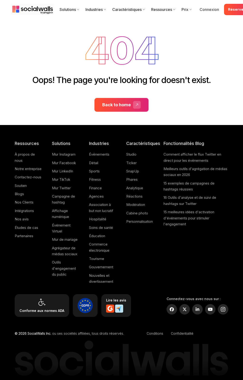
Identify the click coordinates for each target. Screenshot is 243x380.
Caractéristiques (127, 9)
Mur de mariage (65, 239)
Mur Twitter (61, 188)
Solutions (68, 9)
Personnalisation (139, 221)
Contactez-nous (28, 177)
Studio (131, 154)
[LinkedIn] (197, 309)
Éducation (97, 236)
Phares (132, 179)
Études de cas (26, 227)
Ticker (131, 163)
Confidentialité (182, 333)
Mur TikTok (61, 179)
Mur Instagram (63, 154)
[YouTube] (210, 309)
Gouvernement (101, 267)
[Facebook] (172, 309)
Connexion (209, 9)
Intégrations (24, 211)
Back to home (116, 104)
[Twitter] (184, 309)
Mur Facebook (64, 163)
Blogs (19, 194)
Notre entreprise (28, 169)
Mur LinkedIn (62, 171)
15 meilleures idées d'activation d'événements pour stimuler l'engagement (189, 218)
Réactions (134, 196)
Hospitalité (97, 219)
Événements (99, 154)
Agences (96, 196)
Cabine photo (137, 213)
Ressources (161, 9)
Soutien (21, 185)
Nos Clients (24, 202)
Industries (94, 9)
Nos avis (22, 219)
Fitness (95, 179)
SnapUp (132, 171)
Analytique (134, 188)
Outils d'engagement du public (64, 268)
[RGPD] (85, 305)
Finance (95, 188)
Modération (135, 204)
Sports (94, 171)
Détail (93, 163)
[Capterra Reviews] (119, 309)
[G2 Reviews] (110, 309)
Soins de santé (101, 227)
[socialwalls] (33, 9)
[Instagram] (223, 309)
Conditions (155, 333)
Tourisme (96, 258)
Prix (185, 9)
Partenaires (24, 236)
